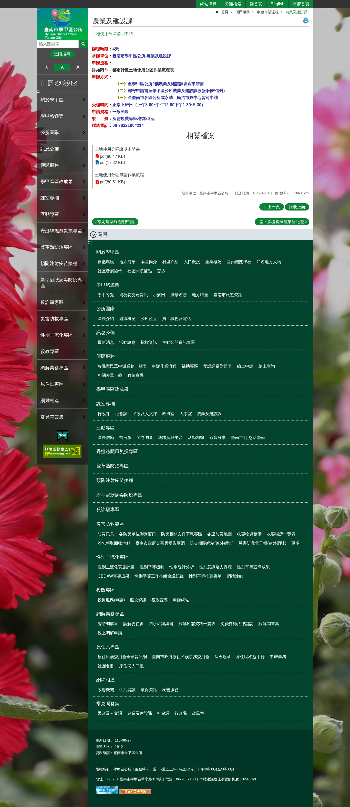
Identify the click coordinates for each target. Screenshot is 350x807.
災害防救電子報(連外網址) (262, 543)
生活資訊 (127, 690)
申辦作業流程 (268, 12)
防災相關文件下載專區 (181, 534)
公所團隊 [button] (49, 132)
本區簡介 (149, 262)
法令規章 (222, 657)
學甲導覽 (106, 295)
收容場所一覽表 (281, 534)
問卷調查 (145, 437)
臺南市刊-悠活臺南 (248, 437)
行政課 (104, 414)
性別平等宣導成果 (253, 567)
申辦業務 (278, 657)
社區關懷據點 (139, 271)
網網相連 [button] (49, 400)
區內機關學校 (239, 262)
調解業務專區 (110, 613)
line (66, 83)
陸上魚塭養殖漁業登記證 (281, 221)
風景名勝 (178, 295)
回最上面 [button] (297, 207)
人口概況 (192, 262)
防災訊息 (106, 534)
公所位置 (149, 318)
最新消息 (106, 342)
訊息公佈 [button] (49, 148)
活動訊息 (127, 342)
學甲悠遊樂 (107, 285)
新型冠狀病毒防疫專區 (61, 283)
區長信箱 (106, 437)
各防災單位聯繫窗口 (137, 534)
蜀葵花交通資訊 (133, 295)
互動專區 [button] (49, 214)
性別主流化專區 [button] (56, 335)
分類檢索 (233, 4)
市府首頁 (301, 4)
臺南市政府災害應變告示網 (160, 543)
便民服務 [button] (49, 165)
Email (74, 83)
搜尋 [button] (83, 44)
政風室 (168, 414)
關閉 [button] (102, 234)
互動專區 (105, 427)
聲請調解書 (108, 624)
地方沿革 (127, 262)
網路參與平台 (170, 437)
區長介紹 (106, 318)
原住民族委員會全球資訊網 (122, 657)
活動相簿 (196, 437)
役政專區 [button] (49, 351)
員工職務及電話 (176, 318)
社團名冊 (106, 666)
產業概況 (213, 262)
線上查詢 (267, 366)
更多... (162, 271)
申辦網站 (181, 600)
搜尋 (41, 42)
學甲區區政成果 (56, 181)
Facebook (43, 83)
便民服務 (242, 12)
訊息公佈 (105, 332)
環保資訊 (149, 690)
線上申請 (245, 366)
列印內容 (306, 20)
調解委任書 (133, 624)
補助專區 (190, 366)
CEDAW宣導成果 (113, 576)
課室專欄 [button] (49, 198)
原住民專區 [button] (52, 384)
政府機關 (106, 690)
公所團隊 (105, 308)
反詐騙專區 (52, 302)
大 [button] (78, 67)
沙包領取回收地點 (114, 543)
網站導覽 (208, 4)
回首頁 (256, 4)
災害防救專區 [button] (54, 318)
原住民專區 (107, 646)
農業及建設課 (296, 12)
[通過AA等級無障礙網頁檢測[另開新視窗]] (62, 451)
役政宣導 (159, 600)
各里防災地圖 (219, 534)
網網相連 (105, 679)
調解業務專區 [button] (54, 367)
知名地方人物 (268, 262)
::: (38, 10)
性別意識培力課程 (215, 567)
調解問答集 (269, 624)
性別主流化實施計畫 (116, 567)
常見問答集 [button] (52, 416)
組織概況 (127, 318)
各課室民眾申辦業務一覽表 (122, 366)
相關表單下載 (110, 375)
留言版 (125, 437)
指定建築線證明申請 (115, 221)
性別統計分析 (181, 567)
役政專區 (105, 590)
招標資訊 (149, 342)
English (277, 4)
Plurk (51, 83)
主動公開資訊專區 (178, 342)
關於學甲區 (107, 252)
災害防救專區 (110, 524)
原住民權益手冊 (250, 657)
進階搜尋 (62, 54)
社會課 (121, 414)
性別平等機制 (152, 567)
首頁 (224, 12)
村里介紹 (170, 262)
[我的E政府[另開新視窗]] (62, 436)
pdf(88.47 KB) (112, 156)
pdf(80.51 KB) (112, 182)
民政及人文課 (144, 414)
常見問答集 (107, 703)
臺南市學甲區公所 (62, 24)
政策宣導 (135, 375)
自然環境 (106, 262)
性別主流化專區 (112, 557)
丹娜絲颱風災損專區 (61, 230)
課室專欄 (105, 403)
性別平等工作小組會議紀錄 (159, 576)
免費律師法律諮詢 (237, 624)
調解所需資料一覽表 (197, 624)
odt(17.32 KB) (112, 162)
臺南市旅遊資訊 (227, 295)
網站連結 (235, 576)
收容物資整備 (249, 534)
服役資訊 (138, 600)
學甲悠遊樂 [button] (52, 116)
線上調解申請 (110, 633)
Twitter (58, 83)
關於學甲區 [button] (52, 99)
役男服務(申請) (111, 600)
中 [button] (62, 67)
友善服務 (170, 690)
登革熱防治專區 (56, 247)
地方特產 (200, 295)
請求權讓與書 (161, 624)
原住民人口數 (131, 666)
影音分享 (217, 437)
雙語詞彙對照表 (217, 366)
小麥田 (159, 295)
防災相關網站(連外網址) (211, 543)
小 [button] (46, 67)
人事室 (186, 414)
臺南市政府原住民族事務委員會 (180, 657)
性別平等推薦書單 (205, 576)
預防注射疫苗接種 (58, 263)
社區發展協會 (110, 271)
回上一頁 (271, 207)
